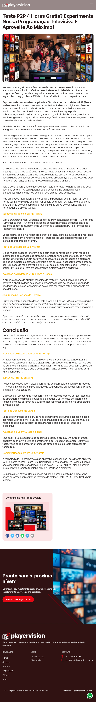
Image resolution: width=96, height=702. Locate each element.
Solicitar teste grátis (16, 599)
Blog (4, 679)
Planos (5, 675)
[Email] (32, 536)
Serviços (6, 662)
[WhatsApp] (22, 536)
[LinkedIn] (17, 536)
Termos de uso (37, 656)
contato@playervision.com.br (80, 660)
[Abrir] (92, 5)
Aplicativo (6, 666)
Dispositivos (7, 670)
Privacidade (36, 660)
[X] (12, 536)
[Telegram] (27, 536)
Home (5, 658)
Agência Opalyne (85, 690)
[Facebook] (7, 536)
